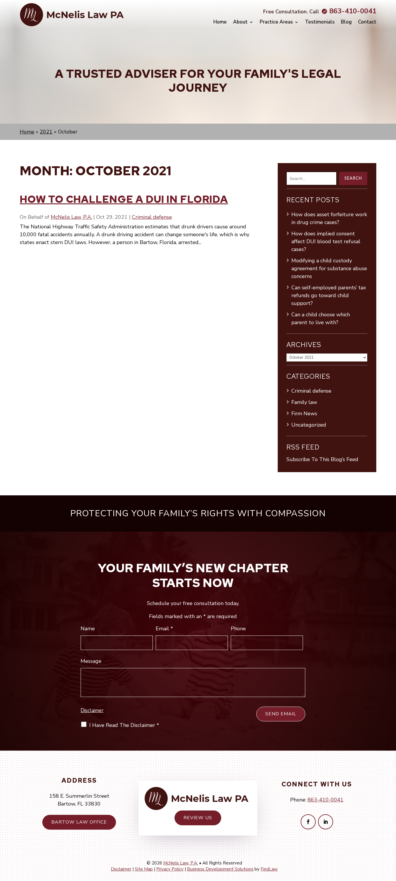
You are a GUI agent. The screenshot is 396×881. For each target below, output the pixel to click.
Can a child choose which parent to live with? (320, 318)
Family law (304, 402)
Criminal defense (152, 217)
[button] (389, 839)
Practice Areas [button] (276, 22)
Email (164, 628)
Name (88, 628)
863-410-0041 (352, 11)
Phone (238, 628)
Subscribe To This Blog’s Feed (322, 459)
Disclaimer (92, 710)
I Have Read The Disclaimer (124, 725)
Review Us (198, 818)
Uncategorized (308, 424)
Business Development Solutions (220, 869)
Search (353, 178)
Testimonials (320, 22)
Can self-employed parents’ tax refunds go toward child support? (328, 295)
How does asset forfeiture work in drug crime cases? (329, 218)
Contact (367, 22)
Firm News (304, 413)
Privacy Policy (170, 869)
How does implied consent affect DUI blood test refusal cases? (325, 241)
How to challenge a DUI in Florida (124, 199)
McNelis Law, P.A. (71, 217)
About (240, 22)
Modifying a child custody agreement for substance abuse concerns (329, 268)
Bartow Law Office (79, 822)
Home (220, 22)
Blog (346, 22)
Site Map (144, 869)
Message (91, 661)
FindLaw (269, 869)
